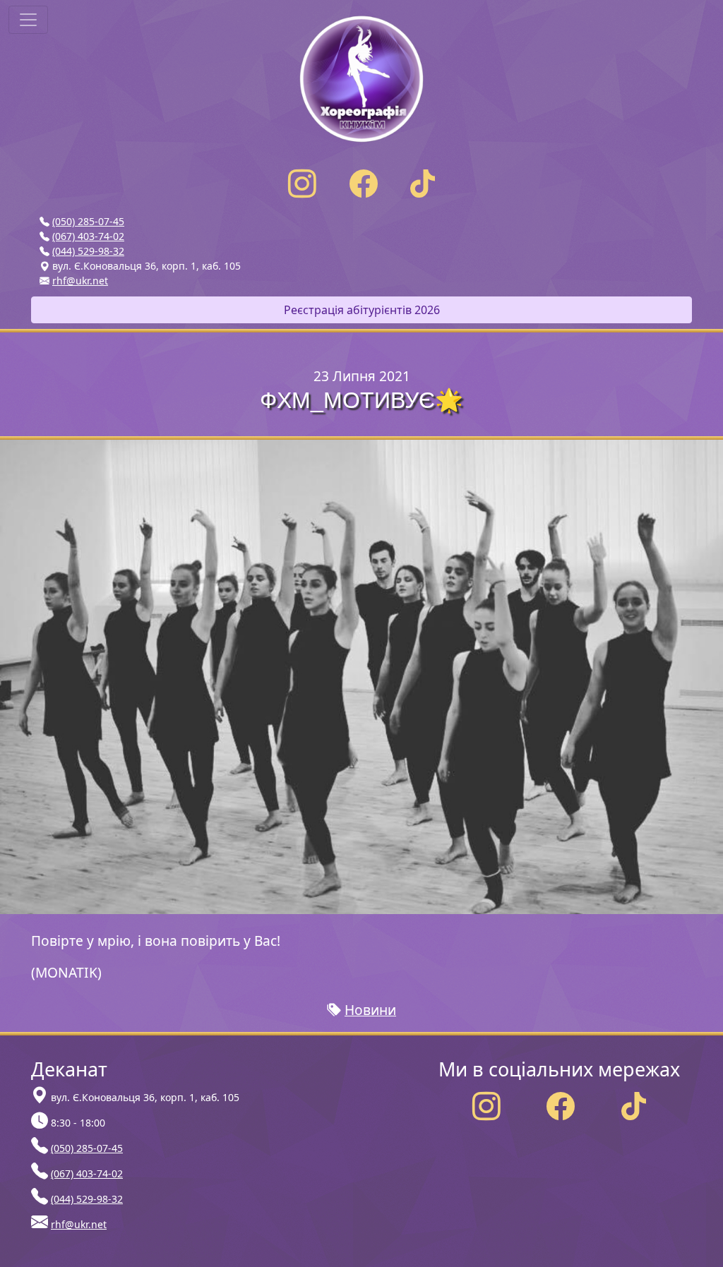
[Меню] (28, 20)
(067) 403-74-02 (88, 236)
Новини (370, 1009)
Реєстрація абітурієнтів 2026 (362, 310)
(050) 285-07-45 (88, 221)
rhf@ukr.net (80, 280)
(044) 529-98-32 (88, 251)
